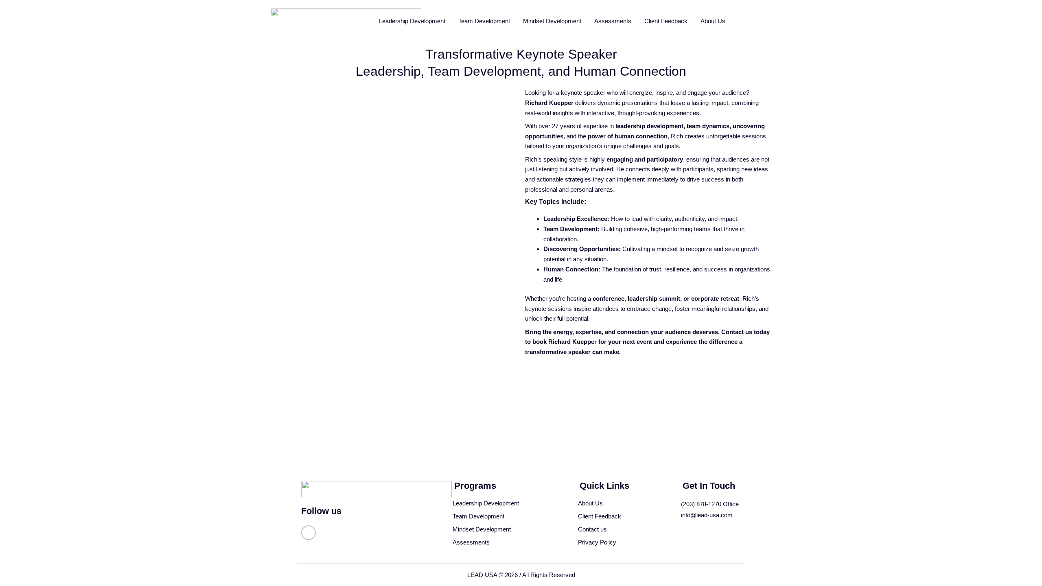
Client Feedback (665, 20)
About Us (713, 20)
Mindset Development (552, 20)
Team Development (484, 20)
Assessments (612, 20)
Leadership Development (412, 20)
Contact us (592, 529)
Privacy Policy (597, 542)
